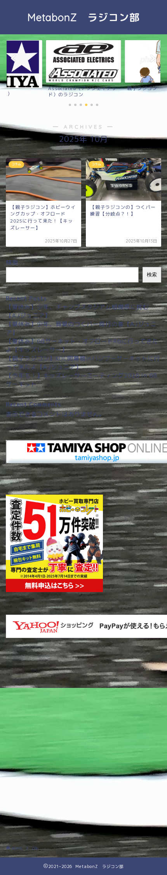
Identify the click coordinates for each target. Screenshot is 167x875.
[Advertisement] (83, 744)
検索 (12, 262)
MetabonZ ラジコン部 (84, 17)
